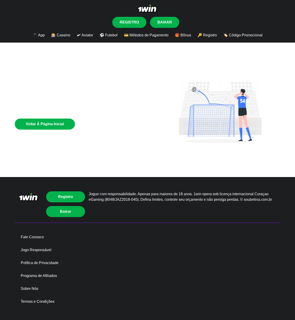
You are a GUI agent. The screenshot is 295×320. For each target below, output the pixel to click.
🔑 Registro (207, 35)
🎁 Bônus (183, 35)
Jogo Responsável (36, 250)
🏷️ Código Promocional (243, 35)
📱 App (39, 35)
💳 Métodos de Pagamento (146, 35)
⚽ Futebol (109, 35)
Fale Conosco (32, 237)
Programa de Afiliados (39, 276)
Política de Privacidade (40, 263)
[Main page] (147, 8)
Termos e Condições (37, 301)
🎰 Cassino (60, 35)
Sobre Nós (29, 289)
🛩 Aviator (85, 35)
